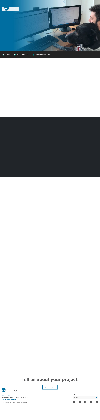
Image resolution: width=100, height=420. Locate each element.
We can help (50, 387)
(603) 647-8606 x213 (22, 55)
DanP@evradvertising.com (42, 55)
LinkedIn (7, 55)
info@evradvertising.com (9, 399)
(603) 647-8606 (6, 395)
